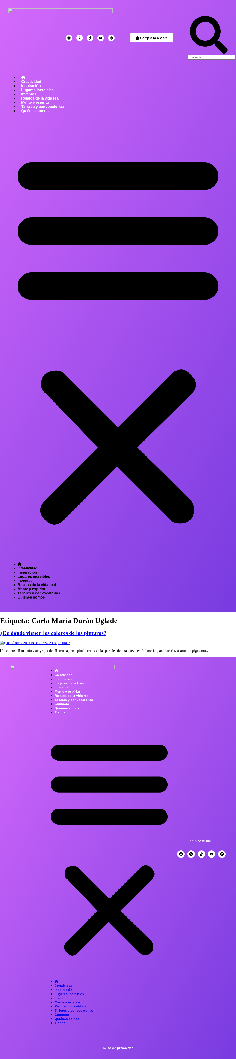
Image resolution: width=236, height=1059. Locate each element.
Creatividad (31, 82)
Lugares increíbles (37, 90)
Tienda (60, 712)
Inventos (28, 94)
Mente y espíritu (35, 102)
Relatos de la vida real (40, 98)
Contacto (62, 704)
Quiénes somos (35, 111)
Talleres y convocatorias (42, 107)
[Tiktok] (90, 38)
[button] (118, 337)
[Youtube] (100, 38)
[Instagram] (79, 38)
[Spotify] (111, 38)
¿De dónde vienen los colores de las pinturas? (53, 633)
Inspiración (31, 86)
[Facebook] (69, 38)
